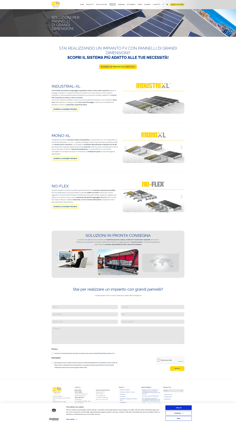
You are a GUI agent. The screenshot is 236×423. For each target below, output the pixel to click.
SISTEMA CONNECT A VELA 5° (127, 396)
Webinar (121, 4)
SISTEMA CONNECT (125, 394)
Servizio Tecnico (112, 4)
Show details (70, 419)
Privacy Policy (102, 357)
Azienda (147, 4)
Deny (178, 418)
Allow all (178, 407)
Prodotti (90, 4)
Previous (125, 147)
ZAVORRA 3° (123, 400)
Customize (177, 413)
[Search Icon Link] (167, 4)
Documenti (131, 4)
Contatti (156, 4)
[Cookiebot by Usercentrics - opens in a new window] (54, 419)
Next (181, 147)
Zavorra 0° (123, 398)
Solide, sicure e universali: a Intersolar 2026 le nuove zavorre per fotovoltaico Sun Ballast (151, 396)
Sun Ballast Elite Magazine (150, 400)
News (140, 4)
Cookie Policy (168, 401)
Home (82, 4)
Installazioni (101, 4)
